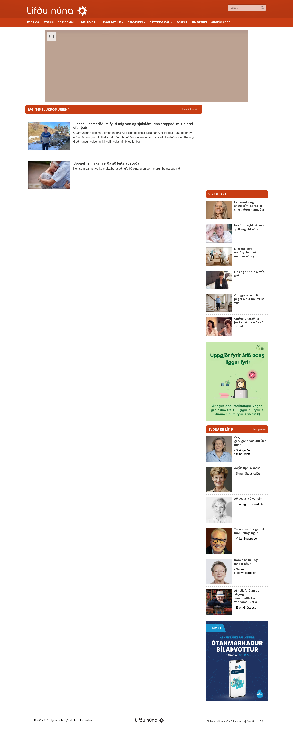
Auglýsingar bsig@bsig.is (61, 720)
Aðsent (182, 22)
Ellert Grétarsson (247, 607)
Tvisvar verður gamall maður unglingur (249, 531)
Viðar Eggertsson (247, 538)
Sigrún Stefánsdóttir (248, 473)
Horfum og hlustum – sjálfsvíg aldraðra (249, 227)
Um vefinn (199, 22)
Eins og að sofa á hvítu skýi (250, 274)
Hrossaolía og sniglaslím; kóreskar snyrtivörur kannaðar (249, 205)
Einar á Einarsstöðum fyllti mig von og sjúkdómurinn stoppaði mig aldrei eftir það (133, 125)
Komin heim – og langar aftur (246, 562)
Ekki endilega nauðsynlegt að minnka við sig (245, 252)
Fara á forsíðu (190, 109)
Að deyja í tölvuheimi (249, 498)
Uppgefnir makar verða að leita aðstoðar (107, 163)
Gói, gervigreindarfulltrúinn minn (250, 441)
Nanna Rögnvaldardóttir (245, 571)
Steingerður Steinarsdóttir (242, 452)
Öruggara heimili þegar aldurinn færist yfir (249, 299)
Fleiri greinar (259, 429)
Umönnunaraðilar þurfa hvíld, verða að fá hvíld (248, 322)
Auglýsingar (220, 22)
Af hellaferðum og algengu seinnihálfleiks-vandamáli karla (246, 596)
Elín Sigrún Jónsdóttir (250, 504)
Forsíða (33, 22)
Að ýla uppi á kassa (247, 468)
